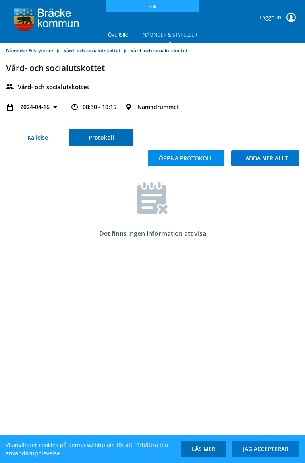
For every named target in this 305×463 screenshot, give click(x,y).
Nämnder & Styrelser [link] (30, 50)
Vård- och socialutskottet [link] (92, 50)
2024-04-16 (35, 107)
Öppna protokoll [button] (186, 158)
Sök (152, 6)
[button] (203, 449)
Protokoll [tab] (101, 137)
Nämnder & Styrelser (170, 34)
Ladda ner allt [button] (265, 158)
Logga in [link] (271, 17)
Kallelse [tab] (37, 137)
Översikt (118, 34)
